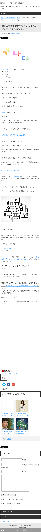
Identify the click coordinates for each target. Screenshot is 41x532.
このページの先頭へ (22, 530)
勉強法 (18, 33)
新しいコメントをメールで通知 (13, 499)
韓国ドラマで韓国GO (12, 3)
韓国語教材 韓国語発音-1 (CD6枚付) (13, 135)
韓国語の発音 (5, 69)
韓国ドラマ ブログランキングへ (9, 373)
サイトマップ (6, 521)
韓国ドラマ (17, 176)
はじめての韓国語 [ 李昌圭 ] (10, 170)
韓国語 (13, 33)
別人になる (6, 248)
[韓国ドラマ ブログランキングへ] (6, 371)
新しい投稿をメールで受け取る (13, 503)
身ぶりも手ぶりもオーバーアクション (21, 286)
